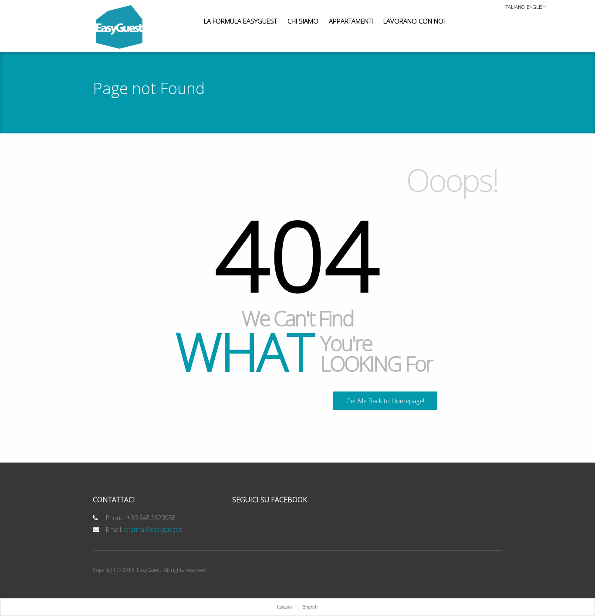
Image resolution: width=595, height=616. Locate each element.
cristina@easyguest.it (153, 529)
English (536, 7)
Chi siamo (302, 21)
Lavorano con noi (414, 21)
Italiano (514, 7)
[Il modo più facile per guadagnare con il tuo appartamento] (119, 27)
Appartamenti (351, 21)
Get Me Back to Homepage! (385, 401)
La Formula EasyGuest (240, 21)
